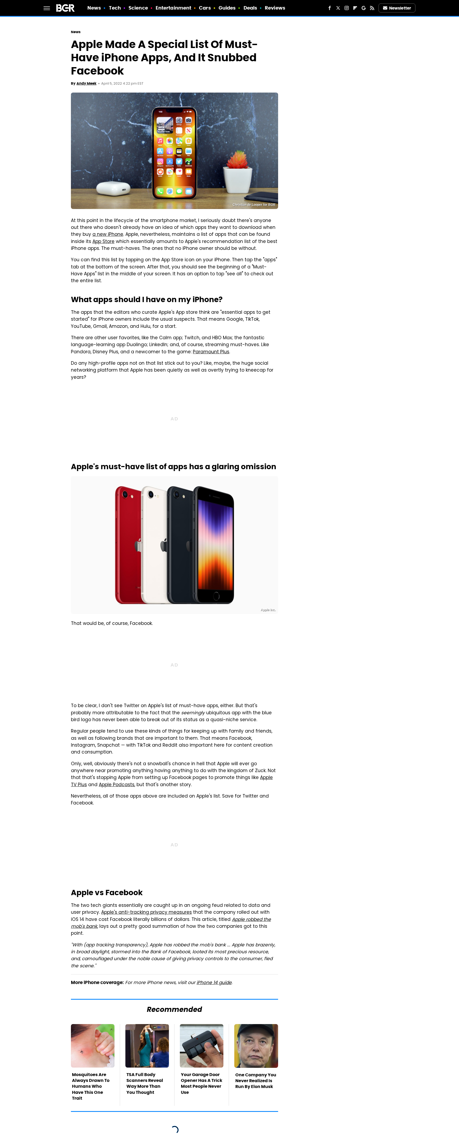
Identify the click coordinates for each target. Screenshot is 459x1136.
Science (138, 8)
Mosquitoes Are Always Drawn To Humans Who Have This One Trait (90, 1086)
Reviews (275, 8)
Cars (205, 8)
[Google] (364, 8)
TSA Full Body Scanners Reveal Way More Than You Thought (144, 1083)
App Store (103, 242)
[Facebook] (330, 8)
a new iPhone (107, 234)
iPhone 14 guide (214, 983)
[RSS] (372, 8)
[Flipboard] (355, 8)
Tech (115, 8)
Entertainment (173, 8)
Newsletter (400, 8)
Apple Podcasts (116, 785)
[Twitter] (338, 8)
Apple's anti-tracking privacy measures (146, 912)
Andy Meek (86, 83)
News (94, 8)
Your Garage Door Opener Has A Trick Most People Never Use (201, 1083)
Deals (250, 8)
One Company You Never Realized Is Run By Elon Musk (255, 1081)
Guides (227, 8)
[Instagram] (347, 8)
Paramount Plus (211, 352)
